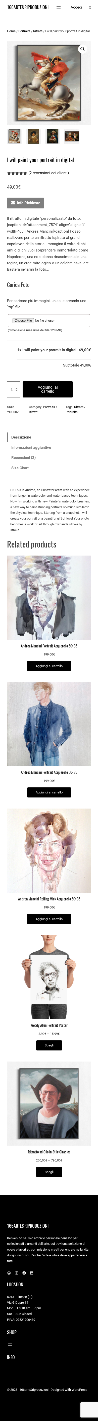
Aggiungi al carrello (48, 389)
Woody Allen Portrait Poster (49, 1025)
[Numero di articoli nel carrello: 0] (89, 7)
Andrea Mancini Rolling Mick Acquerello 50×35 (49, 899)
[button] (82, 49)
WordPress (79, 1390)
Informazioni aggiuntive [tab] (31, 447)
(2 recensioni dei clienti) (48, 173)
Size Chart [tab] (20, 468)
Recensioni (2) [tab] (23, 457)
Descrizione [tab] (21, 437)
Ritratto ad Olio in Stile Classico (49, 1152)
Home (11, 31)
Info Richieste (28, 203)
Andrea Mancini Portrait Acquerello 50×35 (49, 646)
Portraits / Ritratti (30, 31)
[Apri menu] (59, 7)
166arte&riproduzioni (27, 7)
